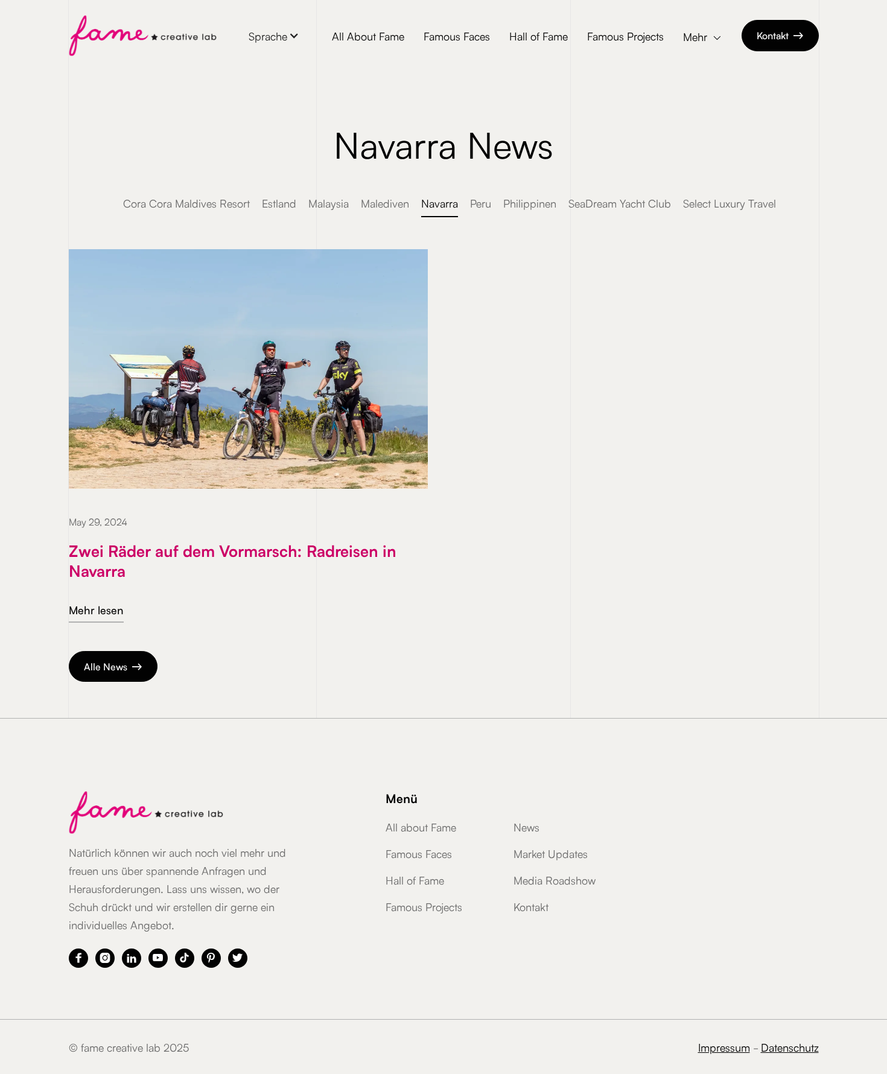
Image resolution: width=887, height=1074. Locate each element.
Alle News (113, 666)
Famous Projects (625, 35)
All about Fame (421, 827)
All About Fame (368, 35)
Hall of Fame (538, 35)
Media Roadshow (554, 880)
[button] (274, 35)
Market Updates (550, 853)
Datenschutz (790, 1047)
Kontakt (780, 35)
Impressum (724, 1047)
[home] (143, 35)
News (526, 827)
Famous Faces (457, 35)
